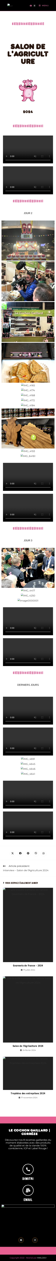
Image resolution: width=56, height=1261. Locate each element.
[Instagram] (35, 1240)
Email (28, 1199)
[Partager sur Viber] (36, 854)
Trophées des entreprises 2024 (28, 1093)
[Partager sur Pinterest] (28, 854)
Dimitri (28, 1178)
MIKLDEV (41, 1258)
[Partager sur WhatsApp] (44, 854)
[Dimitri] (28, 1169)
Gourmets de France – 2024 (28, 965)
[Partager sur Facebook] (20, 854)
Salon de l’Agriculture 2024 (28, 1046)
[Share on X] (13, 854)
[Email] (28, 1190)
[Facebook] (21, 1240)
